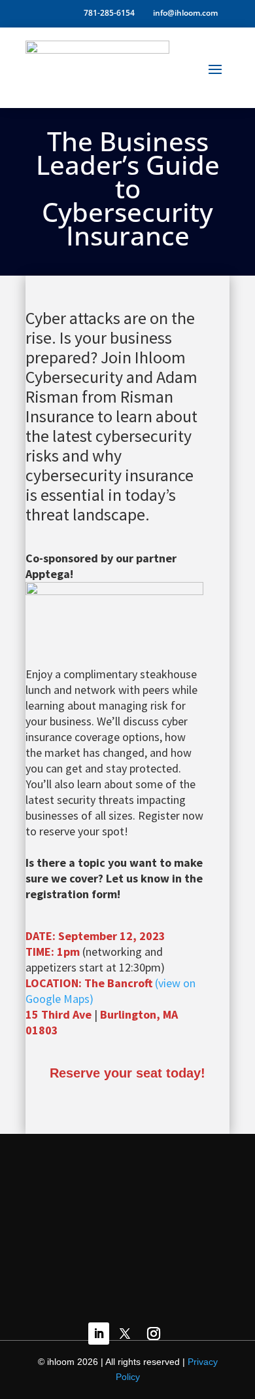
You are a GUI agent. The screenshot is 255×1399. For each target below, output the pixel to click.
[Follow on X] (124, 1333)
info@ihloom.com (185, 13)
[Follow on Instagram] (154, 1333)
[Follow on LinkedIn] (98, 1333)
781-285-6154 (107, 13)
